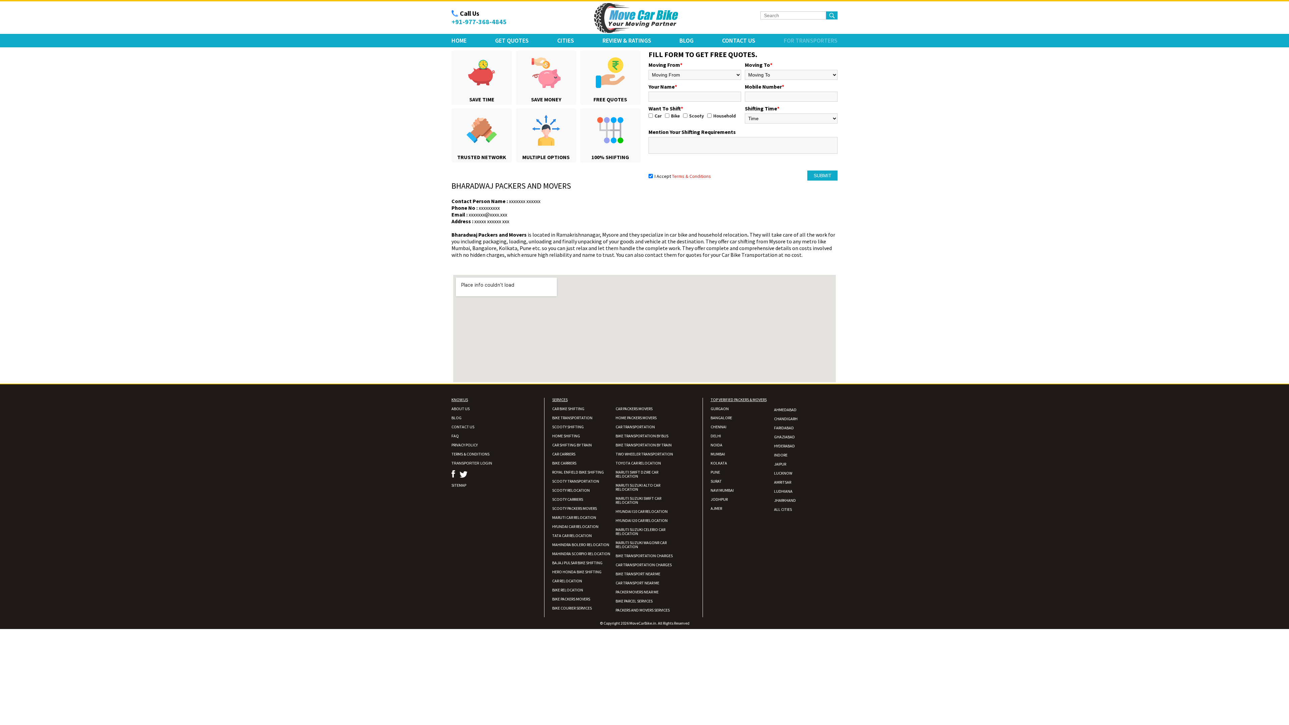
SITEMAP (458, 485)
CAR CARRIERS (563, 453)
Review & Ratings (627, 40)
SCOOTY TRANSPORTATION (575, 481)
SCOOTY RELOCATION (571, 490)
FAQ (455, 435)
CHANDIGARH (786, 418)
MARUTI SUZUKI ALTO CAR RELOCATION (638, 487)
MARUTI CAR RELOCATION (574, 517)
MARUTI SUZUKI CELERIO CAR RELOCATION (640, 531)
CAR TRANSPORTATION (635, 426)
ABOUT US (460, 408)
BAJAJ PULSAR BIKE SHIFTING (577, 562)
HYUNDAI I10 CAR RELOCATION (642, 511)
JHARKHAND (785, 500)
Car (658, 115)
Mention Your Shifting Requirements (692, 132)
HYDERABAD (784, 445)
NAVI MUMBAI (722, 490)
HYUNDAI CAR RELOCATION (575, 526)
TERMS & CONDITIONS (470, 453)
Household (724, 115)
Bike (675, 115)
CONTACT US (462, 426)
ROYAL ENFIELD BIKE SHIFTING (578, 472)
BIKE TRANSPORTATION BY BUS (642, 435)
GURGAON (720, 408)
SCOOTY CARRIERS (567, 499)
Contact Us (738, 40)
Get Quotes (512, 40)
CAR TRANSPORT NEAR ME (637, 582)
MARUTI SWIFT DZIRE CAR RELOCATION (637, 474)
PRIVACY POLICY (464, 444)
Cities (565, 40)
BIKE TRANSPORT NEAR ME (638, 573)
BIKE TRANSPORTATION (572, 417)
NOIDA (716, 444)
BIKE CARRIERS (564, 463)
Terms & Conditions (691, 176)
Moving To (758, 64)
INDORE (780, 454)
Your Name (663, 86)
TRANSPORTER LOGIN (471, 463)
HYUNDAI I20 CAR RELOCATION (642, 520)
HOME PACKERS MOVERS (636, 417)
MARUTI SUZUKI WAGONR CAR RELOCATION (641, 544)
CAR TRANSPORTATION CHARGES (644, 564)
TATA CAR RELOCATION (572, 535)
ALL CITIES (783, 509)
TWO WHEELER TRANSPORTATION (644, 453)
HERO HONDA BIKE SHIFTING (577, 571)
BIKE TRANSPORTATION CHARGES (644, 555)
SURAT (716, 481)
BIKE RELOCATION (567, 589)
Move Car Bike (636, 18)
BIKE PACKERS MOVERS (571, 598)
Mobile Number (764, 86)
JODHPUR (719, 499)
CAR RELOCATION (567, 580)
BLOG (456, 417)
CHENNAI (718, 426)
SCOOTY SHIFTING (568, 426)
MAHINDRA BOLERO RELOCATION (580, 544)
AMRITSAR (782, 482)
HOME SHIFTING (566, 435)
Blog (686, 40)
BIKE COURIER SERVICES (572, 608)
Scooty (696, 115)
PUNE (715, 472)
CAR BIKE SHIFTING (568, 408)
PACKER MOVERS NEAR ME (637, 591)
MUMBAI (718, 453)
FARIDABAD (784, 427)
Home (459, 40)
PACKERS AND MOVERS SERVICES (643, 610)
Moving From (665, 64)
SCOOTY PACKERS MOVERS (574, 508)
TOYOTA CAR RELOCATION (638, 463)
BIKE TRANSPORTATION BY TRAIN (644, 444)
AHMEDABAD (785, 409)
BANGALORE (721, 417)
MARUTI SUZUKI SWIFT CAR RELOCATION (638, 500)
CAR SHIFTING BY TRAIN (572, 444)
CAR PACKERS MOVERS (634, 408)
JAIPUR (780, 464)
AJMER (716, 508)
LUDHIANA (783, 491)
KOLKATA (719, 463)
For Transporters (811, 40)
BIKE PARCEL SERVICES (634, 600)
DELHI (716, 435)
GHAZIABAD (784, 436)
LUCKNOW (783, 473)
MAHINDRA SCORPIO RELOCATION (581, 553)
